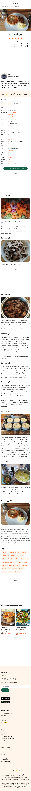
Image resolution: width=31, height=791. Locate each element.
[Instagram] (5, 679)
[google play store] (15, 702)
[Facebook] (2, 679)
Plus (3, 722)
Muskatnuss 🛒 (12, 164)
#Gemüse (21, 568)
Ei (8, 144)
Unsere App (4, 720)
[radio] (9, 38)
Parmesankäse (12, 153)
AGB (2, 735)
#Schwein (4, 565)
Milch (9, 130)
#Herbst (4, 572)
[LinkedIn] (16, 679)
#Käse (21, 555)
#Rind (25, 562)
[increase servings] (9, 103)
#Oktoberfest (12, 552)
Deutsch (3, 747)
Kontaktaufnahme (5, 761)
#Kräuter (14, 568)
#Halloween (5, 555)
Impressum (4, 733)
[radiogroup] (15, 38)
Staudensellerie (12, 112)
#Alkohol (24, 565)
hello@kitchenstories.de (24, 775)
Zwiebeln (10, 117)
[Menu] (2, 2)
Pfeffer (10, 161)
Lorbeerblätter (12, 139)
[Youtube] (10, 679)
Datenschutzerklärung (6, 736)
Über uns (3, 715)
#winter (10, 572)
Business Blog (4, 759)
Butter (10, 157)
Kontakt (3, 740)
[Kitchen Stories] (15, 2)
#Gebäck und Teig (7, 562)
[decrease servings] (3, 103)
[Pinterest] (13, 679)
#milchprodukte (6, 568)
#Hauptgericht (14, 555)
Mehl (9, 126)
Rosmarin (10, 137)
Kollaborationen (5, 718)
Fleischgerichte (10, 6)
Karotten (10, 114)
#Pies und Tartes (14, 559)
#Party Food (5, 559)
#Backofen (17, 572)
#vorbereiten (24, 559)
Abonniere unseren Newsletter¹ (9, 682)
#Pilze (18, 565)
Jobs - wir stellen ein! (6, 713)
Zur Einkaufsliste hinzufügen (16, 168)
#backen (4, 552)
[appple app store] (15, 698)
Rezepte (3, 6)
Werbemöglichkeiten (6, 758)
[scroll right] (29, 616)
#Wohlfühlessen (18, 562)
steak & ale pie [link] (18, 6)
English (8, 747)
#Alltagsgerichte (22, 552)
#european (12, 565)
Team (2, 717)
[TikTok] (8, 679)
